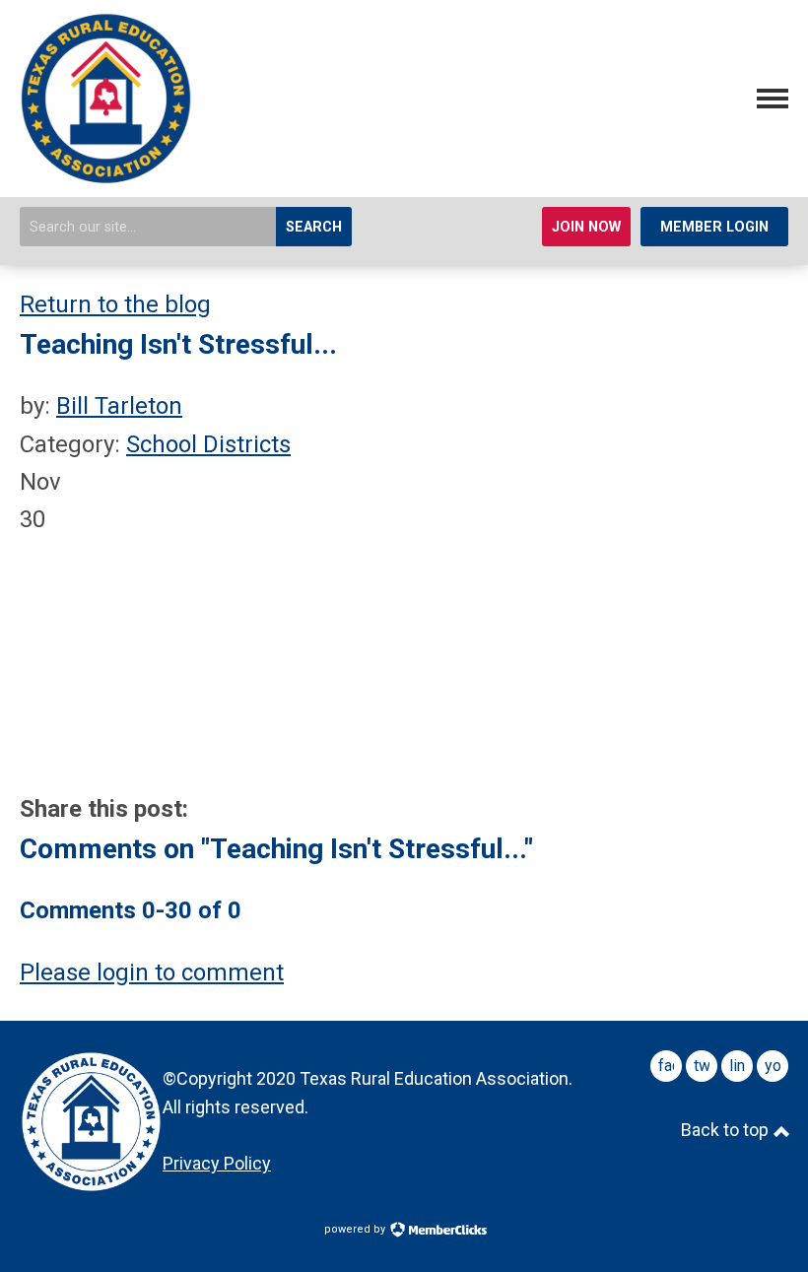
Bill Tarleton (119, 406)
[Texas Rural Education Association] (106, 177)
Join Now (586, 227)
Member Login (714, 227)
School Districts (208, 444)
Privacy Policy (217, 1163)
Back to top (727, 1129)
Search (314, 227)
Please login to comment (152, 972)
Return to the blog (115, 304)
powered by (356, 1229)
